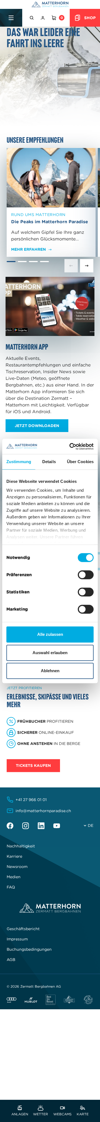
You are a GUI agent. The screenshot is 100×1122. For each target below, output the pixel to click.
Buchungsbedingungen (29, 949)
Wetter (40, 1113)
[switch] (86, 574)
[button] (32, 17)
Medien (14, 876)
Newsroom (17, 866)
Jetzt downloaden (37, 425)
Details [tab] (49, 461)
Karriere (14, 856)
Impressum (17, 939)
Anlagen (19, 1113)
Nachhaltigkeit (21, 846)
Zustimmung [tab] (18, 461)
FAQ (11, 887)
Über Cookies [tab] (80, 461)
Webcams (62, 1113)
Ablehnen (50, 670)
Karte (83, 1113)
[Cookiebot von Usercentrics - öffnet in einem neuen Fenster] (71, 446)
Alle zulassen (50, 634)
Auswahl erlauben (50, 652)
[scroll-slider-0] (71, 265)
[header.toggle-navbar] (11, 18)
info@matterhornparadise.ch (43, 810)
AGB (11, 959)
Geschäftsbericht (23, 928)
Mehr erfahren (28, 249)
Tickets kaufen (33, 765)
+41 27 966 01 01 (31, 799)
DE (90, 825)
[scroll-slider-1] (86, 265)
